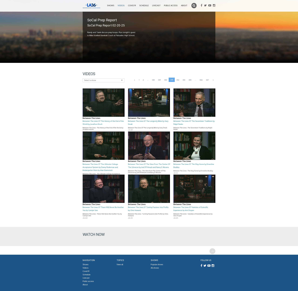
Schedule (144, 5)
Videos (121, 5)
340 (165, 80)
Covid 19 (132, 5)
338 (153, 80)
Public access (171, 5)
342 (177, 80)
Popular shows (157, 264)
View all (120, 264)
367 (207, 80)
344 (190, 80)
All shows (155, 268)
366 (201, 80)
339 (159, 80)
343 (184, 80)
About (184, 5)
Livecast (156, 5)
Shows (110, 5)
